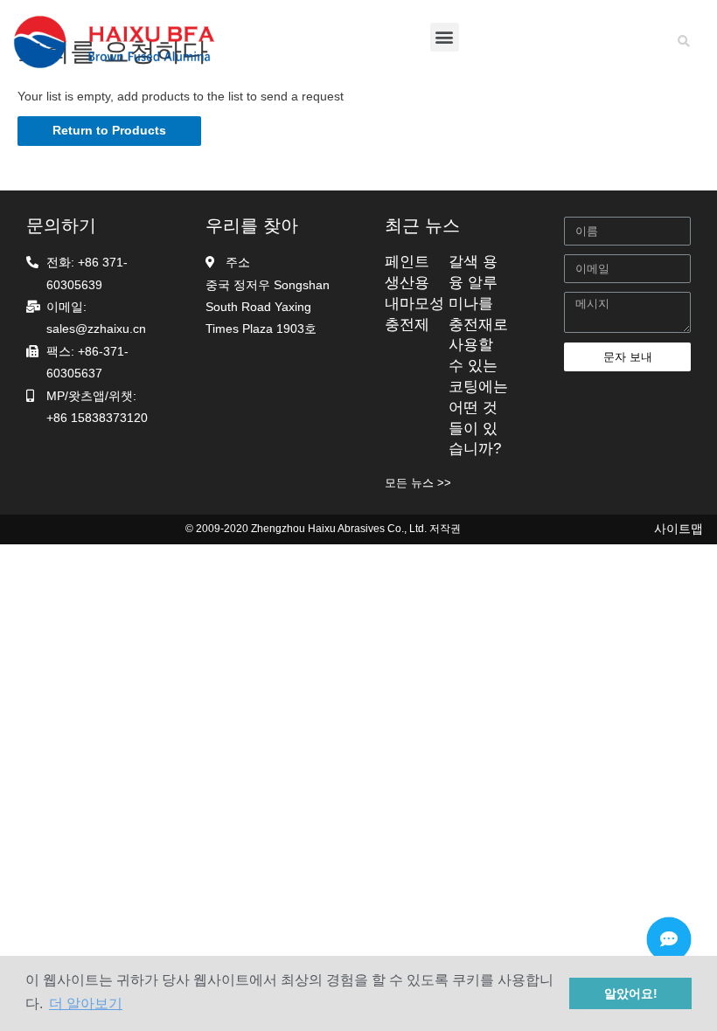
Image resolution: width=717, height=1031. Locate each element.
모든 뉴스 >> (418, 482)
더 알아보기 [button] (85, 1003)
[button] (444, 37)
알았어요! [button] (631, 993)
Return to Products (109, 130)
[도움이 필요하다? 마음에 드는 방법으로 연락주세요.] (669, 939)
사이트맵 (678, 529)
